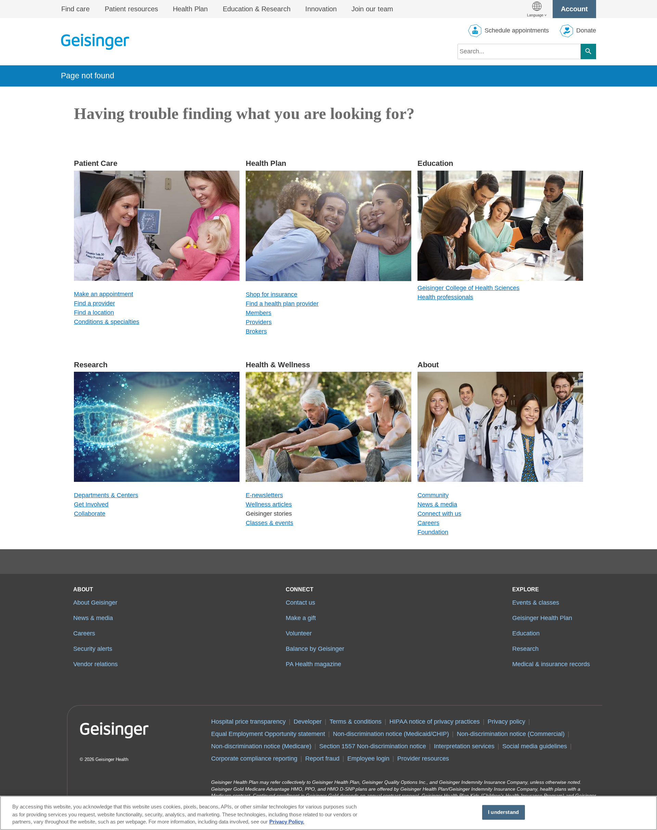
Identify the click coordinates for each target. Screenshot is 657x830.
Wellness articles (269, 504)
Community (433, 495)
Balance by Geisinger (315, 648)
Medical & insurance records (551, 664)
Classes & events (269, 522)
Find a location (94, 312)
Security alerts (92, 648)
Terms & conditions (356, 721)
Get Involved (91, 504)
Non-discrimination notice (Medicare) (261, 746)
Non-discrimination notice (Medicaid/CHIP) (391, 733)
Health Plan (190, 9)
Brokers (256, 331)
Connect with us (439, 513)
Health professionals (445, 297)
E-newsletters (264, 495)
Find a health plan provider (282, 303)
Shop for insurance (271, 294)
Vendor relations (95, 664)
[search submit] (588, 51)
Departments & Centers (106, 495)
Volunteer (299, 633)
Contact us (300, 602)
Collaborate (89, 513)
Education (526, 633)
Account (574, 9)
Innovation (321, 9)
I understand (503, 812)
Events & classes (535, 602)
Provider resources (423, 758)
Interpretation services (464, 746)
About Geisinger (95, 602)
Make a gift (301, 618)
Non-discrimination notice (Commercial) (511, 733)
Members (258, 312)
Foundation (432, 532)
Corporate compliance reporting (254, 758)
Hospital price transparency (248, 721)
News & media (437, 504)
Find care (75, 9)
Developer (308, 721)
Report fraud (322, 758)
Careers (428, 522)
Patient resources (131, 9)
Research (525, 648)
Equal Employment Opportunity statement (268, 733)
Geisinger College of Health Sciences (468, 288)
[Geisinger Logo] (95, 41)
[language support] (537, 9)
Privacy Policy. (286, 822)
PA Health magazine (313, 664)
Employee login (368, 758)
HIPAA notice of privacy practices (434, 721)
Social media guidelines (534, 746)
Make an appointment (103, 294)
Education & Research (257, 9)
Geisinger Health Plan (542, 618)
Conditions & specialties (106, 321)
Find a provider (94, 303)
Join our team (372, 9)
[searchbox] (519, 51)
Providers (259, 322)
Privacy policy (506, 721)
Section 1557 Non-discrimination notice (372, 746)
